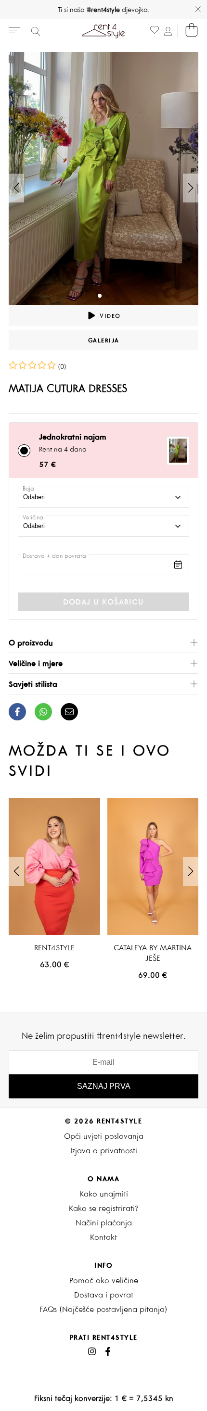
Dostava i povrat (103, 1294)
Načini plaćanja (104, 1222)
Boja (28, 488)
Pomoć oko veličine (103, 1280)
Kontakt (103, 1237)
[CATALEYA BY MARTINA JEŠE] (153, 866)
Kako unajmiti (103, 1193)
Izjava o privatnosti (103, 1150)
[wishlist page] (154, 31)
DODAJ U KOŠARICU (103, 601)
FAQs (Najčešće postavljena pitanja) (103, 1309)
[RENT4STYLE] (54, 866)
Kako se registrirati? (104, 1208)
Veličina (33, 517)
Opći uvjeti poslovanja (103, 1136)
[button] (190, 188)
